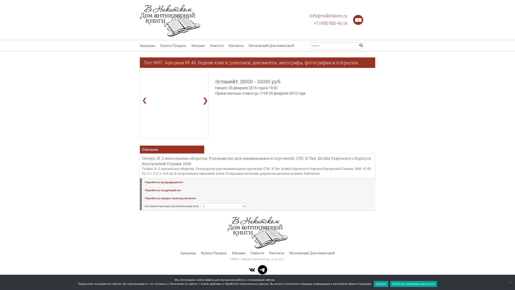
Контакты (236, 46)
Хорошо (381, 283)
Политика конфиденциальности (413, 283)
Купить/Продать (173, 46)
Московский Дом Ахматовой (271, 46)
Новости (217, 46)
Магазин (198, 46)
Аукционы (147, 46)
